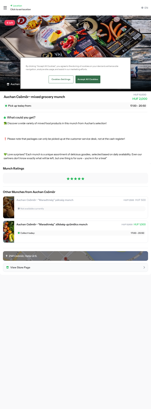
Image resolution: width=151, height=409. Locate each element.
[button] (5, 7)
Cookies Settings (61, 79)
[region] (75, 73)
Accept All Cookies (88, 79)
